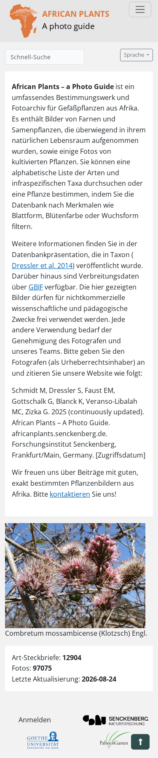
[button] (140, 742)
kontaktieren (70, 494)
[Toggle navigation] (140, 9)
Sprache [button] (134, 54)
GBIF (36, 287)
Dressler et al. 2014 (42, 265)
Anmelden (35, 719)
